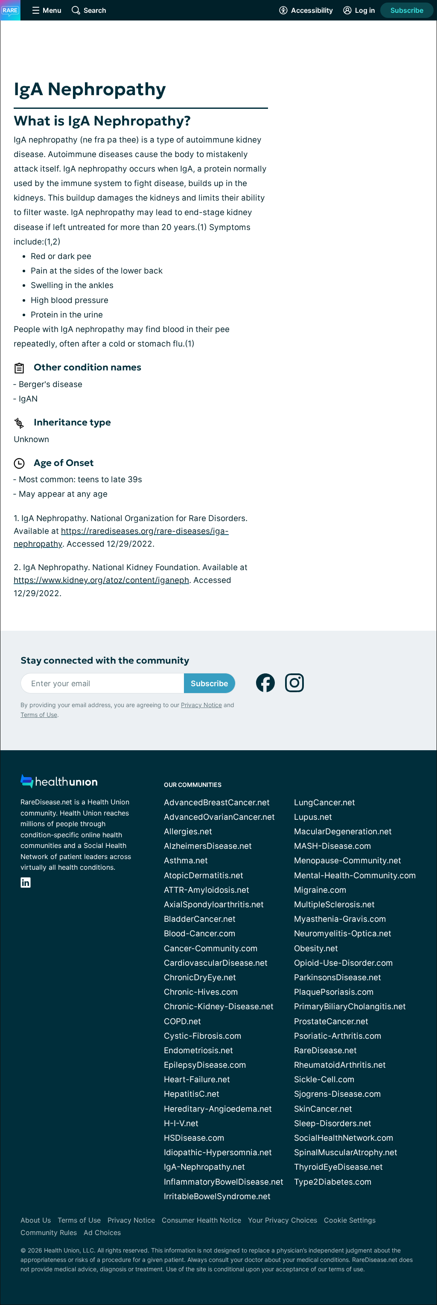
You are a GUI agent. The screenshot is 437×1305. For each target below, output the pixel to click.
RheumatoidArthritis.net (340, 1065)
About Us (35, 1220)
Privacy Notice (201, 704)
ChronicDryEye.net (200, 977)
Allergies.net (188, 831)
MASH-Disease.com (332, 846)
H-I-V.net (181, 1123)
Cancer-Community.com (211, 948)
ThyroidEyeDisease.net (338, 1167)
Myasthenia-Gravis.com (340, 919)
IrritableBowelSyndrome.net (217, 1196)
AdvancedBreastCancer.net (217, 802)
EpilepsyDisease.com (205, 1065)
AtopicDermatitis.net (203, 875)
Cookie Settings (350, 1220)
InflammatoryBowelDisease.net (223, 1182)
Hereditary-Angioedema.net (218, 1109)
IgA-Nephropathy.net (204, 1167)
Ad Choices (102, 1232)
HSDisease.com (194, 1138)
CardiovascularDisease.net (216, 963)
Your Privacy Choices (282, 1220)
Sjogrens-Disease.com (337, 1094)
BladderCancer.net (200, 919)
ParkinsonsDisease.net (337, 977)
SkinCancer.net (323, 1109)
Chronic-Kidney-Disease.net (219, 1006)
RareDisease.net (325, 1050)
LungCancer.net (324, 802)
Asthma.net (186, 860)
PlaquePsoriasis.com (334, 992)
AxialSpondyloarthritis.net (214, 904)
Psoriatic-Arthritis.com (338, 1036)
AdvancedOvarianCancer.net (219, 817)
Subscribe (406, 10)
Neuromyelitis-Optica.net (342, 933)
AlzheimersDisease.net (208, 846)
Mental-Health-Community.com (355, 875)
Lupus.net (313, 817)
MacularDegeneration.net (343, 831)
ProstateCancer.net (331, 1021)
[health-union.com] (58, 783)
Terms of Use (38, 714)
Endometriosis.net (198, 1050)
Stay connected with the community (104, 660)
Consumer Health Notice (201, 1220)
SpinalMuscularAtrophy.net (345, 1152)
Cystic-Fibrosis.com (203, 1036)
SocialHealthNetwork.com (343, 1138)
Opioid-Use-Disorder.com (343, 963)
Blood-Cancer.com (200, 933)
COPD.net (182, 1021)
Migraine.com (320, 890)
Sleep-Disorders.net (332, 1123)
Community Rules (48, 1232)
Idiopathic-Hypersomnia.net (218, 1152)
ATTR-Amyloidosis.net (206, 890)
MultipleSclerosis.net (334, 904)
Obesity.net (316, 948)
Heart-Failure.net (197, 1079)
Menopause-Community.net (347, 860)
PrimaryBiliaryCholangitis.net (350, 1006)
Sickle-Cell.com (324, 1079)
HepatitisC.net (191, 1094)
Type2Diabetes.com (333, 1182)
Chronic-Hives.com (201, 992)
